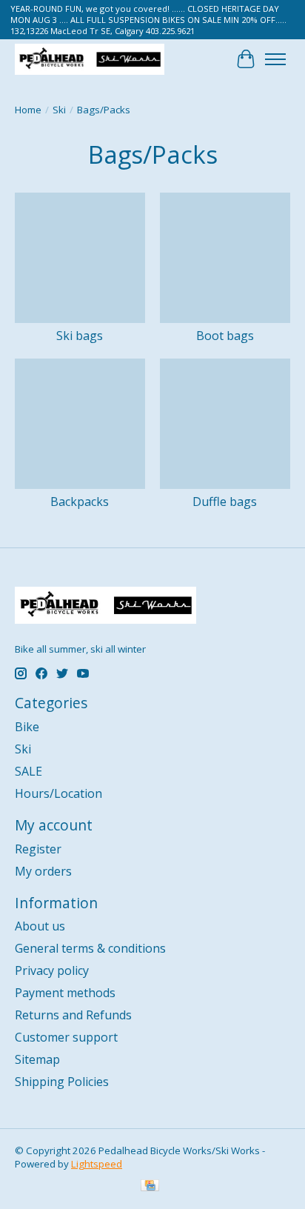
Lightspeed (96, 1163)
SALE (28, 771)
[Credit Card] (150, 1186)
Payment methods (65, 993)
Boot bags (225, 335)
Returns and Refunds (73, 1015)
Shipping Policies (62, 1081)
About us (40, 926)
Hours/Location (58, 793)
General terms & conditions (90, 948)
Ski (59, 109)
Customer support (66, 1037)
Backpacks (79, 501)
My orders (43, 871)
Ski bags (79, 335)
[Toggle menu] (275, 59)
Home (28, 109)
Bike (27, 727)
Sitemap (37, 1059)
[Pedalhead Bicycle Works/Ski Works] (89, 59)
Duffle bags (224, 501)
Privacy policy (52, 970)
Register (38, 849)
